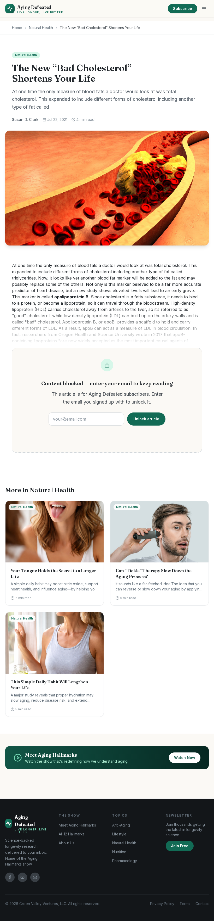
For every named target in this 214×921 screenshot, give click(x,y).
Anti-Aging (121, 825)
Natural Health (41, 27)
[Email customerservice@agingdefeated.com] (35, 877)
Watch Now (184, 757)
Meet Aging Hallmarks (77, 825)
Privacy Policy (162, 903)
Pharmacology (124, 860)
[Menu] (204, 8)
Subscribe (182, 8)
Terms (185, 903)
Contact (202, 903)
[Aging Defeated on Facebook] (10, 877)
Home (17, 27)
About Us (66, 843)
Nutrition (119, 852)
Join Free (179, 846)
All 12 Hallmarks (72, 834)
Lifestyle (119, 834)
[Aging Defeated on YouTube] (22, 877)
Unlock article (146, 419)
